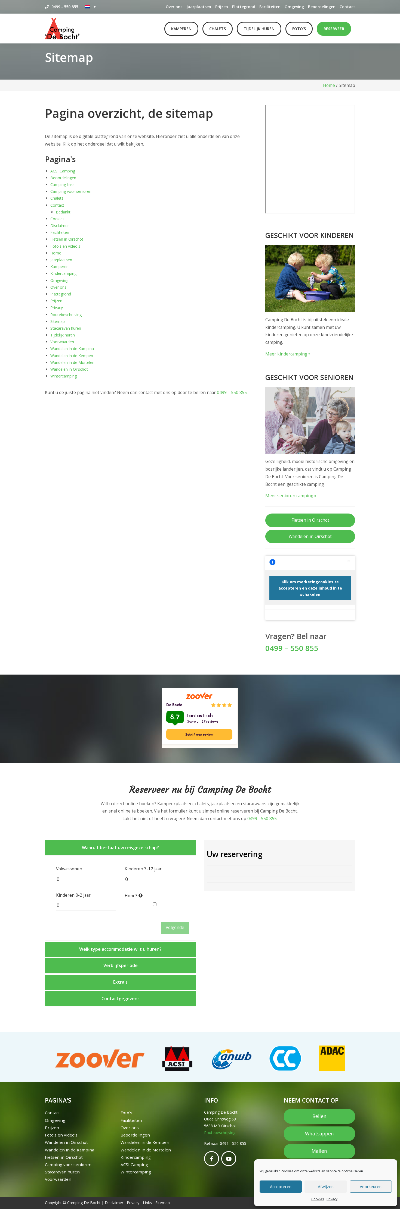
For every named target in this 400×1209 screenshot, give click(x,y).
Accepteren (280, 1186)
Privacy (332, 1199)
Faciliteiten (270, 6)
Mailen (319, 1151)
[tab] (120, 847)
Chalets (217, 28)
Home (329, 85)
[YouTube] (228, 1158)
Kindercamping (63, 273)
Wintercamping (63, 376)
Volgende (175, 927)
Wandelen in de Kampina (72, 348)
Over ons (174, 6)
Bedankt (63, 212)
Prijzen (221, 6)
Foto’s (299, 28)
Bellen (319, 1116)
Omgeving (294, 6)
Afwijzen (326, 1186)
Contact (347, 6)
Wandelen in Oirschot (69, 369)
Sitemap (57, 321)
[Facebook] (211, 1158)
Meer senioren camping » (290, 496)
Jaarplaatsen (198, 6)
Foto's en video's (65, 246)
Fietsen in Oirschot (66, 239)
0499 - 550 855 (64, 6)
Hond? (132, 896)
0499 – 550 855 (232, 392)
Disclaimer (59, 225)
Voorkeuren (370, 1186)
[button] (120, 848)
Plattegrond (243, 6)
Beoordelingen (322, 6)
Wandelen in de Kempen (71, 355)
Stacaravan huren (65, 328)
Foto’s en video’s (61, 1135)
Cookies (317, 1199)
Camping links (62, 184)
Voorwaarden (62, 341)
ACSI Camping (62, 171)
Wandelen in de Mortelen (72, 362)
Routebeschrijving (66, 314)
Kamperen (181, 28)
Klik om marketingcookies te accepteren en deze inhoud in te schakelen (310, 588)
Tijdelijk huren (259, 28)
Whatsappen (319, 1133)
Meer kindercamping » (287, 354)
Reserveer (334, 28)
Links (147, 1202)
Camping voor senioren (70, 191)
